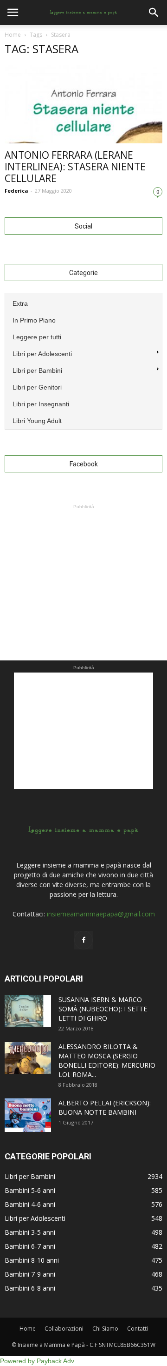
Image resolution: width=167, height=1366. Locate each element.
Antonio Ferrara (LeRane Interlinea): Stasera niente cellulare (75, 166)
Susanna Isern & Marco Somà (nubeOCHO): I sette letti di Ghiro (102, 1009)
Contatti (137, 1328)
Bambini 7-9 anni (30, 1274)
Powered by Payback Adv (37, 1361)
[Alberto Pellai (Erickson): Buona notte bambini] (28, 1114)
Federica (16, 190)
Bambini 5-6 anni (30, 1190)
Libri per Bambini (30, 1176)
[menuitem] (83, 302)
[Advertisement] (83, 569)
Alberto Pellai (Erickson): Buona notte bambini (104, 1107)
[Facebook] (83, 940)
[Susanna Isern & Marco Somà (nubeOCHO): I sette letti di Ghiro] (28, 1011)
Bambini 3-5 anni (30, 1232)
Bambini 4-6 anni (30, 1204)
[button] (154, 12)
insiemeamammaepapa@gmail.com (101, 913)
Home (13, 35)
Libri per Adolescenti (35, 1218)
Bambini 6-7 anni (30, 1246)
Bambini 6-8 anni (30, 1288)
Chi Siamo (105, 1328)
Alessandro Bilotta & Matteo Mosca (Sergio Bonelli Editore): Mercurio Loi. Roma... (106, 1060)
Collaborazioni (64, 1328)
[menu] (83, 361)
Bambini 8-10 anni (32, 1260)
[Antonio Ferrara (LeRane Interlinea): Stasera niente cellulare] (83, 104)
